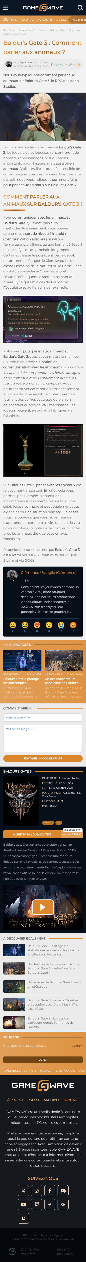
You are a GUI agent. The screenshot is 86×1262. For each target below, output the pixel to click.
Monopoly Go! (64, 1070)
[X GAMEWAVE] (23, 1190)
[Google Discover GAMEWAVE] (63, 1204)
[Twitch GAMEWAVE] (36, 1204)
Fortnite (30, 1070)
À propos (15, 1100)
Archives (52, 1100)
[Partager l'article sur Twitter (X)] (57, 64)
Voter (43, 1059)
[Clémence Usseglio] (10, 65)
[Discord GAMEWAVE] (63, 1190)
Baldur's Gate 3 (26, 30)
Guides (43, 30)
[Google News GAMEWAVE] (23, 1218)
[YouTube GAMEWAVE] (23, 1204)
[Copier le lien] (70, 64)
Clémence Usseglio (38, 62)
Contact (71, 1100)
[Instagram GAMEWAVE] (36, 1190)
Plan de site (30, 1235)
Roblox (45, 1070)
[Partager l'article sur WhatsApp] (63, 64)
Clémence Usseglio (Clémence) (49, 573)
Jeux (11, 30)
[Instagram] (26, 581)
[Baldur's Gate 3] (21, 801)
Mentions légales (52, 1235)
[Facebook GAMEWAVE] (49, 1190)
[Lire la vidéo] (43, 907)
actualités (45, 19)
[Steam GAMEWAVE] (49, 1204)
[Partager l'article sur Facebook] (51, 64)
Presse (34, 1100)
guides (61, 19)
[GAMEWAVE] (43, 7)
